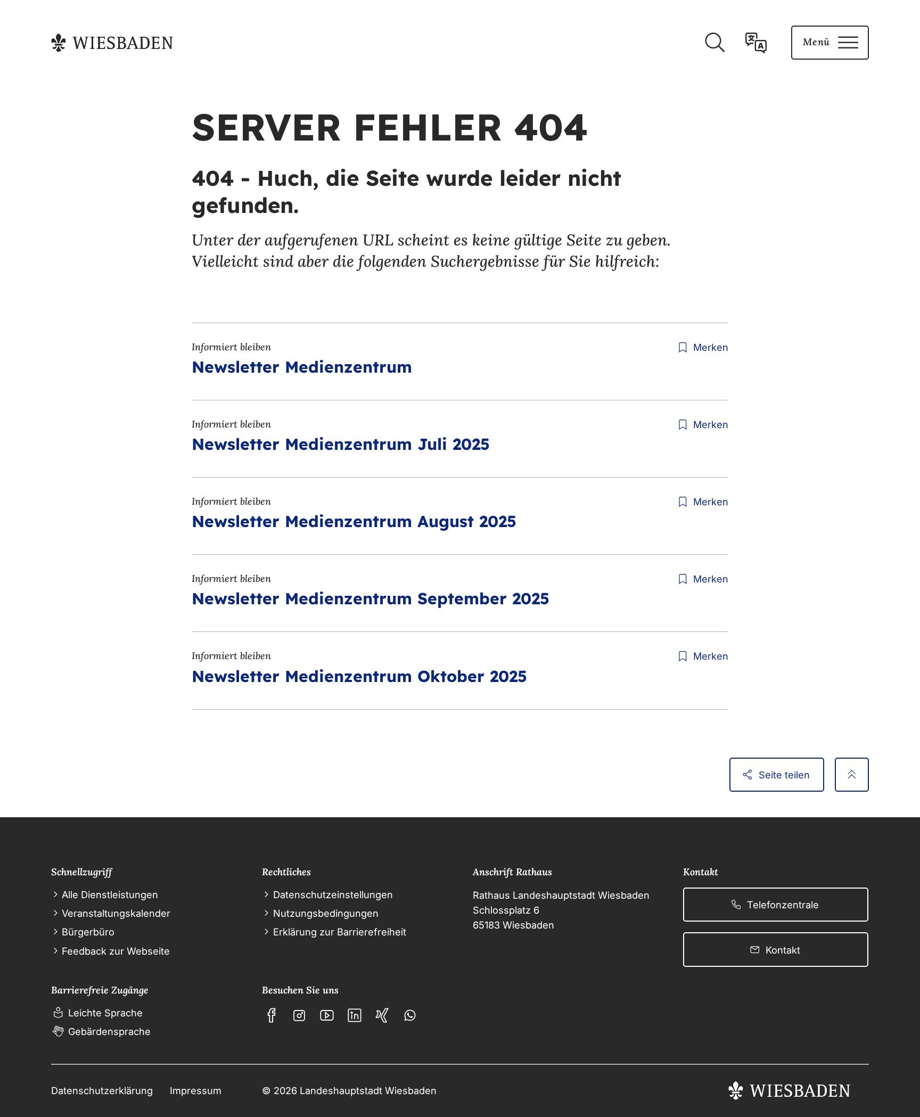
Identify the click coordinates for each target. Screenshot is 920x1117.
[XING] (382, 1015)
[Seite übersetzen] (756, 42)
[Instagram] (299, 1015)
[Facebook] (271, 1015)
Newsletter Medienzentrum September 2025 (370, 598)
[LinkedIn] (354, 1015)
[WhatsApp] (410, 1015)
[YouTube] (326, 1015)
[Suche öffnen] (714, 42)
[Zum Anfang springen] (852, 775)
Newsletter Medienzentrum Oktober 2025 (359, 676)
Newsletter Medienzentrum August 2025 (354, 521)
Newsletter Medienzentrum (302, 367)
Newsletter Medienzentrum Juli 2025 (341, 444)
